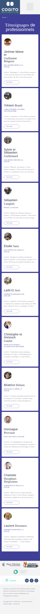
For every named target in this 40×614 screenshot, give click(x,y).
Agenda (13, 581)
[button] (30, 6)
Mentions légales (8, 604)
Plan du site (17, 604)
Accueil (4, 17)
